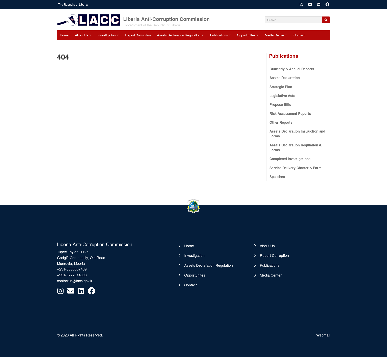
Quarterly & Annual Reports (291, 68)
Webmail (323, 334)
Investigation (107, 35)
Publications (219, 35)
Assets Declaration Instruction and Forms (297, 133)
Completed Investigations (289, 158)
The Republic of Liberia (73, 4)
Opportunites (246, 35)
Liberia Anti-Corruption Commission (166, 18)
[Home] (89, 19)
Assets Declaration (284, 77)
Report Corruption (138, 35)
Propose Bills (280, 104)
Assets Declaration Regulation (179, 35)
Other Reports (280, 122)
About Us (81, 35)
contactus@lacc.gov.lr (74, 280)
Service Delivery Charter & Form (295, 167)
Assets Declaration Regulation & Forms (295, 147)
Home (64, 35)
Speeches (277, 176)
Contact (299, 35)
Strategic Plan (280, 86)
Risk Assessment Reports (290, 113)
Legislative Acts (282, 95)
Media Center (274, 35)
